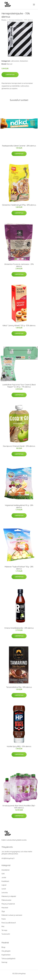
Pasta (4, 919)
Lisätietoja (10, 74)
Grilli (3, 874)
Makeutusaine (6, 900)
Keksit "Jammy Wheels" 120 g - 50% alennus (19, 325)
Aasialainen (6, 870)
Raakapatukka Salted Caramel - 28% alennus (19, 146)
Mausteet (5, 908)
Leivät (4, 889)
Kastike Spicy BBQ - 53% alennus (19, 746)
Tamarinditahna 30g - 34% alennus (19, 687)
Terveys (4, 930)
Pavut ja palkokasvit (9, 923)
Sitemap (4, 962)
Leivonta (5, 892)
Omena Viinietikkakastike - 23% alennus (19, 628)
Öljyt (3, 911)
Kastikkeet (5, 881)
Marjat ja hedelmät (8, 904)
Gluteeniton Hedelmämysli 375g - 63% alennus (19, 205)
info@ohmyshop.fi (8, 858)
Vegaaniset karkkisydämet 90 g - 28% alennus (19, 506)
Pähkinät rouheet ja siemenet (12, 915)
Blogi (3, 947)
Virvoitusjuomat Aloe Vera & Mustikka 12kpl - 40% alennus (19, 807)
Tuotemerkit (6, 934)
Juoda (4, 877)
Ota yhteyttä (6, 951)
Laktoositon (15, 61)
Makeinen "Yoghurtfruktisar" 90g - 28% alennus (19, 568)
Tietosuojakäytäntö (8, 958)
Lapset (4, 885)
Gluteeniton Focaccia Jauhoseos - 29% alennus (19, 265)
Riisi (3, 926)
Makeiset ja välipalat (9, 896)
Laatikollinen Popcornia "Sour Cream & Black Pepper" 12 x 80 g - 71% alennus (19, 386)
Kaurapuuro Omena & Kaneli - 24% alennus (19, 446)
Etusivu (4, 20)
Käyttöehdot (6, 955)
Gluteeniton (24, 61)
